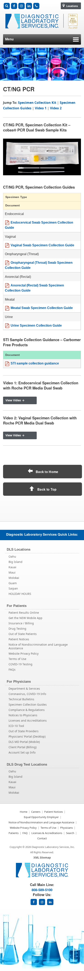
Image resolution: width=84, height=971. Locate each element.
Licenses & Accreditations (46, 833)
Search (70, 833)
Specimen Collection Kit (37, 102)
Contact (42, 838)
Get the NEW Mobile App (25, 618)
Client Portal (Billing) (22, 747)
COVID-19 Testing (20, 664)
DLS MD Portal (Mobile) (24, 742)
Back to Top (46, 489)
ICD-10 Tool (16, 726)
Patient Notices (19, 639)
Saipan (13, 588)
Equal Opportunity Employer (41, 817)
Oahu (12, 556)
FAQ (25, 833)
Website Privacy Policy (24, 653)
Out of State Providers (24, 731)
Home (23, 812)
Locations (72, 6)
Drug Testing (17, 628)
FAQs (12, 669)
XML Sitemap (42, 857)
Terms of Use (17, 659)
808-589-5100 (42, 889)
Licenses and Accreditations (28, 720)
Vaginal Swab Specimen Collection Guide (42, 245)
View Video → (15, 400)
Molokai (14, 578)
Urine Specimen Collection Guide (36, 325)
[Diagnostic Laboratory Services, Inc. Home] (42, 31)
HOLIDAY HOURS (20, 594)
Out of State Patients (23, 634)
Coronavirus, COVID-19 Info (27, 694)
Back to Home (46, 471)
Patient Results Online (24, 613)
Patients (14, 833)
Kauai (12, 567)
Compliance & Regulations (27, 710)
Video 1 (40, 108)
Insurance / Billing (21, 623)
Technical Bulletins (21, 699)
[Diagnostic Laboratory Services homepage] (42, 876)
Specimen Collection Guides (28, 704)
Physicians (66, 828)
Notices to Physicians (23, 715)
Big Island (15, 562)
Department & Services (24, 688)
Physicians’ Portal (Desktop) (27, 736)
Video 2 (56, 108)
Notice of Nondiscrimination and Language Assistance (38, 646)
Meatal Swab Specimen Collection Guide (42, 308)
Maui (12, 572)
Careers (35, 812)
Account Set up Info (22, 752)
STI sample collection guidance (35, 363)
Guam (13, 583)
